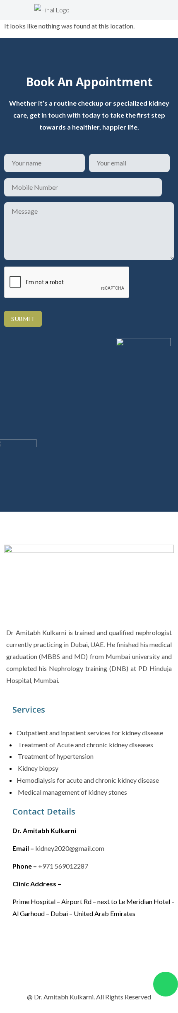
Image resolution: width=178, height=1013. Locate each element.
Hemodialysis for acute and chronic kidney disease (88, 780)
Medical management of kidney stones (72, 792)
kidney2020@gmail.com (69, 848)
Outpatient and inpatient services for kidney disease (90, 733)
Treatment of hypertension (55, 756)
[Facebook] (22, 944)
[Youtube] (94, 944)
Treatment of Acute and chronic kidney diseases (85, 745)
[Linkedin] (70, 944)
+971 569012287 (63, 866)
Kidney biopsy (37, 768)
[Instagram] (46, 944)
